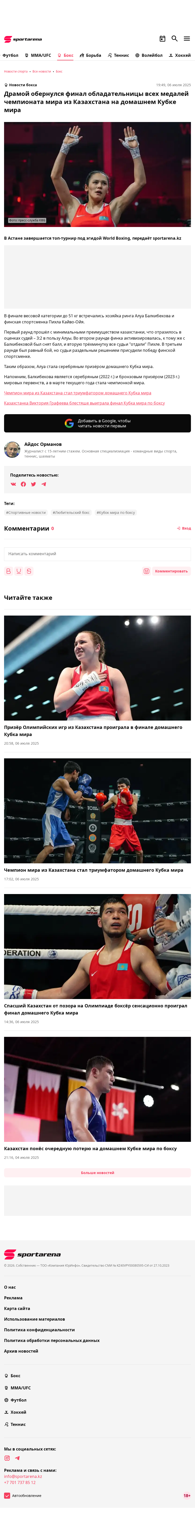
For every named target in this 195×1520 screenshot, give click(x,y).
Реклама (13, 1298)
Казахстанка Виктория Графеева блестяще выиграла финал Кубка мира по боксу (84, 403)
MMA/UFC (41, 55)
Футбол (18, 1400)
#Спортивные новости (26, 512)
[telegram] (17, 1458)
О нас (10, 1287)
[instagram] (7, 1458)
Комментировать (171, 571)
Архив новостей (21, 1351)
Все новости (41, 71)
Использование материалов (34, 1319)
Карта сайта (17, 1308)
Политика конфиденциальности (39, 1330)
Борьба (93, 55)
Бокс (68, 55)
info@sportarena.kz (23, 1476)
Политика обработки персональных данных (52, 1340)
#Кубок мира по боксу (116, 512)
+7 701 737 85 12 (20, 1482)
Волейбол (152, 55)
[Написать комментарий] (97, 554)
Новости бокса (23, 84)
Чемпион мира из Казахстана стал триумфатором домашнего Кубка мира (77, 393)
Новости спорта (16, 71)
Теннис (121, 55)
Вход (186, 528)
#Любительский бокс (71, 512)
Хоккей (183, 55)
